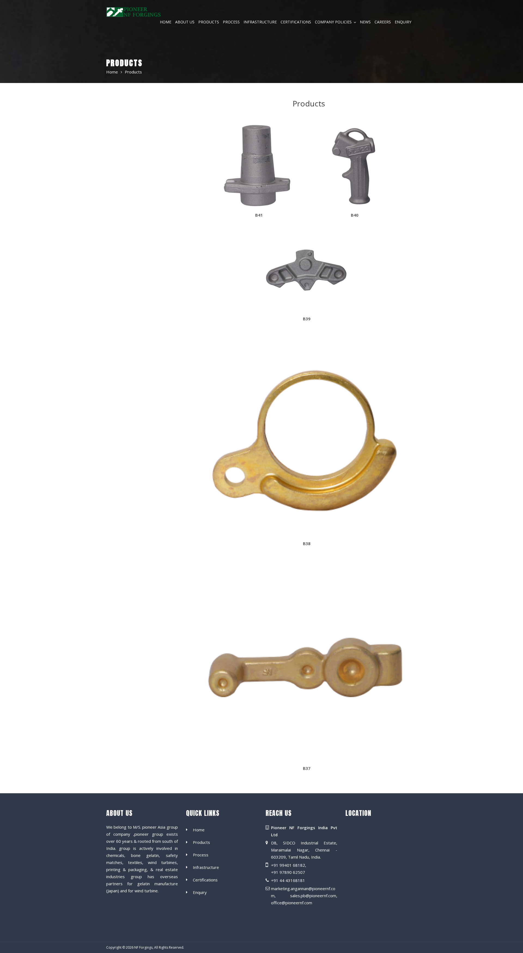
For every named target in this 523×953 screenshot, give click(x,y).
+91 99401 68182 (288, 865)
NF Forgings (143, 947)
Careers (383, 22)
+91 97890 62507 (288, 872)
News (365, 22)
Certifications (296, 22)
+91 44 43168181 (288, 880)
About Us (184, 22)
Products (208, 22)
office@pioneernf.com (291, 903)
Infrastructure (260, 22)
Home (165, 22)
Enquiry (403, 22)
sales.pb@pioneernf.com (313, 896)
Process (231, 22)
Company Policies (333, 22)
